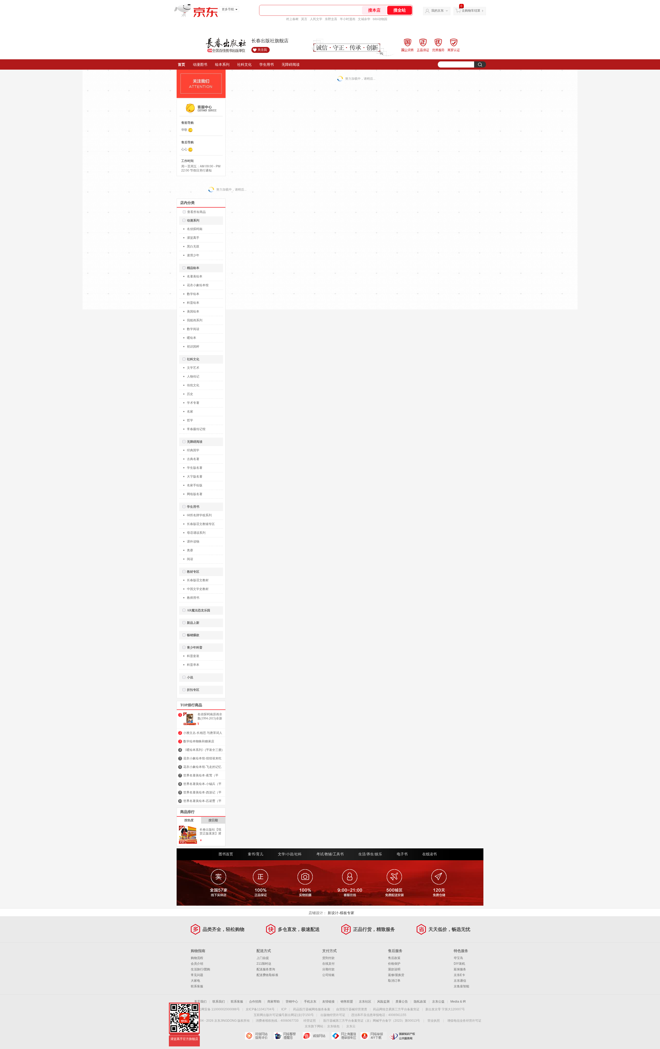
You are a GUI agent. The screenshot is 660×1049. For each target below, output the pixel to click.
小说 (190, 677)
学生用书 (266, 64)
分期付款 (328, 969)
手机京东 (310, 1001)
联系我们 (218, 1001)
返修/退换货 (396, 975)
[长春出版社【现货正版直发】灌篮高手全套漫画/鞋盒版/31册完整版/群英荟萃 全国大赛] (188, 841)
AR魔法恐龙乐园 (198, 610)
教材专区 (193, 571)
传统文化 (193, 385)
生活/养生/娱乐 (370, 854)
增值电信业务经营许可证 (464, 1020)
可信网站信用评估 (258, 1036)
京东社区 (365, 1001)
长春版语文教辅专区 (201, 524)
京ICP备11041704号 (260, 1009)
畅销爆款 (193, 635)
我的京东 (437, 10)
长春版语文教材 (198, 580)
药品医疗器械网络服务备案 (311, 1009)
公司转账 (328, 975)
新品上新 (193, 623)
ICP (283, 1009)
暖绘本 (191, 338)
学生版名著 (194, 468)
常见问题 (197, 975)
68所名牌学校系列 (199, 515)
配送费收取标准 (267, 975)
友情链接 (328, 1001)
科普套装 (193, 656)
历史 (190, 394)
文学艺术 (193, 368)
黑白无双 (193, 246)
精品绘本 (193, 268)
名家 (190, 411)
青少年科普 (194, 647)
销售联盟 (347, 1001)
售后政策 (394, 958)
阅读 (190, 559)
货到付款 (328, 958)
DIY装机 (459, 963)
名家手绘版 (194, 485)
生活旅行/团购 (200, 969)
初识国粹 (193, 346)
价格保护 (394, 963)
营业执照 (433, 1020)
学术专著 (193, 403)
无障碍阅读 (291, 64)
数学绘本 (193, 294)
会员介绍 (197, 963)
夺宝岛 (458, 958)
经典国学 (193, 450)
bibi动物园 (380, 19)
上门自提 (263, 958)
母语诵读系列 (196, 533)
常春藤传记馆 (196, 429)
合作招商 (255, 1001)
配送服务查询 (266, 969)
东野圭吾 (331, 19)
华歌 (184, 130)
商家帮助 (273, 1001)
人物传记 (193, 376)
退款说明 (394, 969)
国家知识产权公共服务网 (402, 1036)
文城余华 (364, 19)
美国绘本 (193, 311)
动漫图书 (200, 64)
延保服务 (460, 969)
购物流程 (197, 958)
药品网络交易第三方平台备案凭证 (396, 1009)
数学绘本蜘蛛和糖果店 (198, 741)
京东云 (351, 1026)
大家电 (195, 980)
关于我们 (200, 1001)
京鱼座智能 (461, 986)
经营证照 (309, 1020)
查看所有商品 (196, 212)
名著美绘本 (194, 276)
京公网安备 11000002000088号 (217, 1009)
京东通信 (460, 980)
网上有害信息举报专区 (344, 1036)
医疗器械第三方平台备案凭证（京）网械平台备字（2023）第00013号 (371, 1020)
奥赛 (190, 550)
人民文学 (316, 19)
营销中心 (292, 1001)
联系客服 (197, 986)
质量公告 (401, 1001)
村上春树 (292, 19)
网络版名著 (194, 494)
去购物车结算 (471, 10)
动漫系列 (193, 220)
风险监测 (383, 1001)
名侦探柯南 (194, 229)
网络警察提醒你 (287, 1036)
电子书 (402, 854)
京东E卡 (459, 975)
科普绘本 (193, 303)
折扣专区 (193, 690)
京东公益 (438, 1001)
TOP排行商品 (191, 705)
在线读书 (429, 854)
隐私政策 (420, 1001)
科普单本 (193, 665)
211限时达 (264, 963)
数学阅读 (193, 329)
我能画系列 (194, 320)
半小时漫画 (347, 19)
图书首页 (226, 854)
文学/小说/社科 (290, 854)
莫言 (304, 19)
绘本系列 (222, 64)
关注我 (262, 50)
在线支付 (328, 963)
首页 (181, 64)
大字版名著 (194, 476)
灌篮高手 (193, 238)
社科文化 (244, 64)
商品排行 (187, 812)
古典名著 (193, 459)
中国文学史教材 (198, 589)
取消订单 (394, 980)
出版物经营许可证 (332, 1015)
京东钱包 (333, 1026)
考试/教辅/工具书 (330, 854)
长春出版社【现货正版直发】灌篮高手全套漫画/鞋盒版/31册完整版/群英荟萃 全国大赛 (211, 831)
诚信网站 (315, 1036)
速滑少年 (193, 255)
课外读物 (193, 541)
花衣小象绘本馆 (198, 285)
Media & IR (458, 1001)
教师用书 (193, 598)
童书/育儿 (255, 854)
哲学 (190, 420)
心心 (184, 149)
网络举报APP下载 (373, 1036)
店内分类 (187, 203)
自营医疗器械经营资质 (351, 1009)
